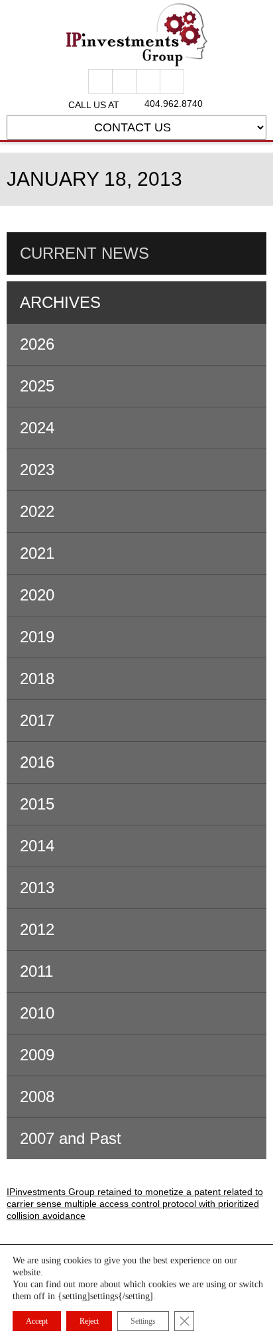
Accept (37, 1321)
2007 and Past (70, 1138)
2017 (37, 720)
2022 (37, 511)
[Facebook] (100, 81)
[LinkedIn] (172, 81)
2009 (37, 1055)
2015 (37, 804)
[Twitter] (148, 81)
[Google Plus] (124, 81)
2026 (37, 344)
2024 (37, 428)
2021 (37, 553)
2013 (37, 887)
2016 (37, 762)
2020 (37, 595)
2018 (37, 678)
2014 (37, 846)
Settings (143, 1321)
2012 (37, 929)
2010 (37, 1013)
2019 (37, 637)
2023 (37, 469)
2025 (37, 386)
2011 (36, 971)
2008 (37, 1096)
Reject (89, 1321)
